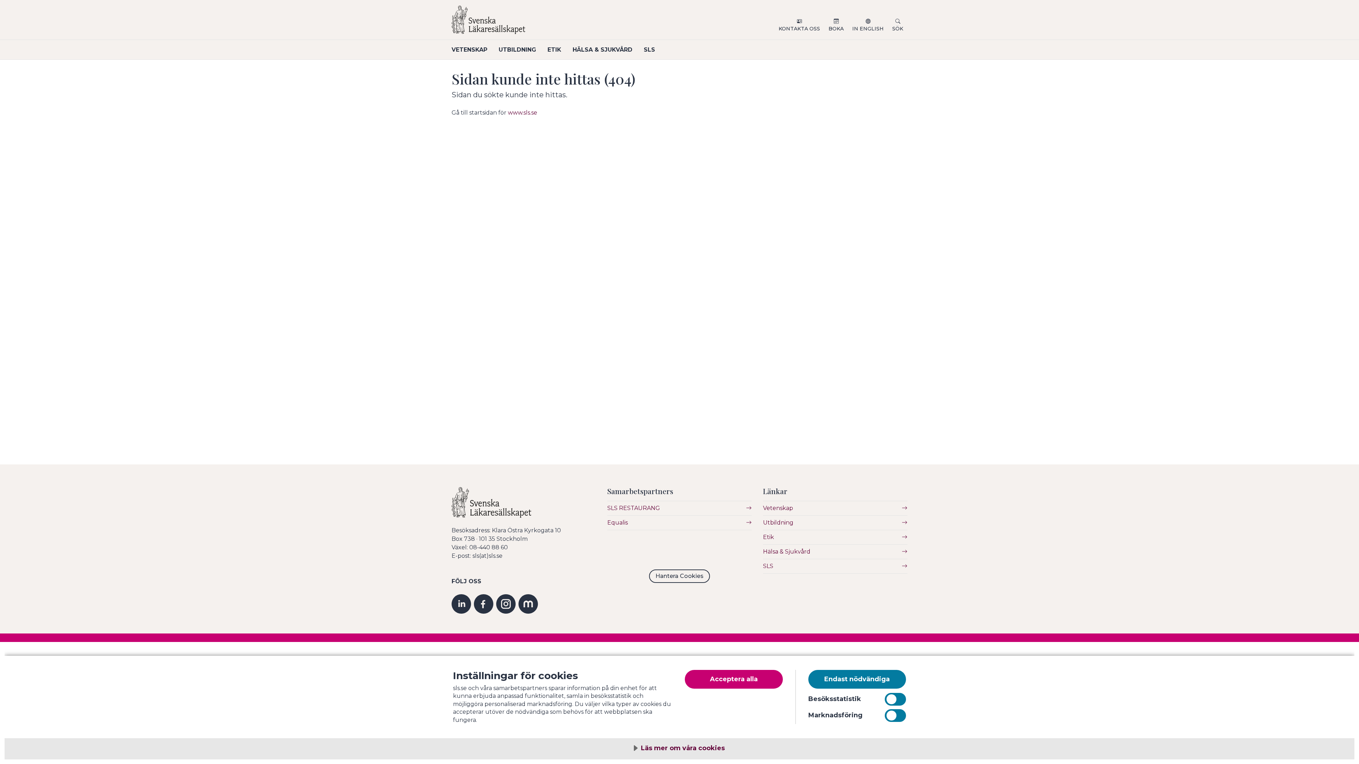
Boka (836, 28)
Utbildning (517, 49)
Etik (554, 49)
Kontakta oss (799, 28)
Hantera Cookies (679, 576)
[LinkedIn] (461, 603)
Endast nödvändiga (857, 679)
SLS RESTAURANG (633, 508)
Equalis (617, 522)
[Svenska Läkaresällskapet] (536, 23)
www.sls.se (522, 112)
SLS (649, 49)
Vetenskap (469, 49)
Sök (897, 28)
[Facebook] (483, 603)
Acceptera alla (734, 679)
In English (868, 28)
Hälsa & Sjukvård (602, 49)
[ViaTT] (528, 603)
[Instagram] (506, 603)
